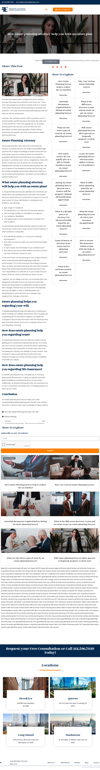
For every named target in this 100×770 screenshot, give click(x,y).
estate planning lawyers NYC (67, 610)
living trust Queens (45, 571)
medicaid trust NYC (40, 574)
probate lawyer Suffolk (88, 588)
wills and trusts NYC (77, 605)
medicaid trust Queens (56, 574)
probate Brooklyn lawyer (21, 585)
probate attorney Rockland (25, 582)
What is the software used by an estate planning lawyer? (63, 271)
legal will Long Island (8, 568)
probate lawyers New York (30, 588)
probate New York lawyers (88, 610)
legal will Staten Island (62, 568)
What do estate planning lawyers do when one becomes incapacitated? (86, 217)
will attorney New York (35, 599)
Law (33, 412)
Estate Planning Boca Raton (50, 607)
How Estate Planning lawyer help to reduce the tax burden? (63, 85)
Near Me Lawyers (52, 627)
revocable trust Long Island (78, 593)
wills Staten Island (49, 610)
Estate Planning (10, 417)
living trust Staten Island (61, 571)
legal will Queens (47, 568)
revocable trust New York (20, 596)
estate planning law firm (17, 10)
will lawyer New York (38, 602)
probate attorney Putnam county (72, 579)
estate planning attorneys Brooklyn (34, 613)
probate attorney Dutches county (71, 577)
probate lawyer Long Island (64, 585)
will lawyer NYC (52, 602)
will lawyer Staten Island (82, 602)
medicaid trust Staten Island (76, 574)
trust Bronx (82, 596)
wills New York (36, 610)
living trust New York (17, 571)
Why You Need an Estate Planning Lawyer (86, 84)
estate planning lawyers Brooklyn (61, 613)
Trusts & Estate (17, 9)
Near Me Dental (39, 627)
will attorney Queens (66, 599)
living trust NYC (31, 571)
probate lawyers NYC (48, 588)
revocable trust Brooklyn (58, 593)
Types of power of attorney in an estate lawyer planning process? (63, 246)
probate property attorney (17, 593)
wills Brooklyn (34, 607)
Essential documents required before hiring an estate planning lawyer (63, 107)
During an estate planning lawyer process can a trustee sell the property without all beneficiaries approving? (63, 191)
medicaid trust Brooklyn (80, 571)
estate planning (24, 260)
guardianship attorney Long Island (74, 619)
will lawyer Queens (65, 602)
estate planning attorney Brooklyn (69, 616)
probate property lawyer (38, 593)
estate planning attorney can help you (19, 311)
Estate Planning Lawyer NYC (72, 624)
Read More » (63, 95)
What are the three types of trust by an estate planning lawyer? (63, 132)
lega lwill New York (24, 568)
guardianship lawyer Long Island (26, 624)
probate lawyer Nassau (84, 585)
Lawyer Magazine (85, 607)
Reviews (77, 763)
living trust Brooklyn (79, 568)
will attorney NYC (51, 599)
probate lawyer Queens (10, 588)
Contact (96, 763)
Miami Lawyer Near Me (70, 607)
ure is (45, 257)
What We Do (65, 763)
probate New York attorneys (36, 591)
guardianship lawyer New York (49, 624)
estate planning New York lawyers (23, 619)
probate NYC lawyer (75, 591)
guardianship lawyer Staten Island (20, 627)
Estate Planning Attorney (21, 412)
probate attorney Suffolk (45, 582)
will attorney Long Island (17, 599)
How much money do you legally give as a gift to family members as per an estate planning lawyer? (63, 162)
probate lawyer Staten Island (68, 588)
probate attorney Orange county (46, 579)
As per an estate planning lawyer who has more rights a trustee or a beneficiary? (87, 159)
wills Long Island (25, 610)
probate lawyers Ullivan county (13, 591)
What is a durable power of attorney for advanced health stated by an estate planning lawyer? (63, 220)
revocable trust (71, 596)
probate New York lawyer (57, 591)
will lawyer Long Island (22, 602)
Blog (86, 763)
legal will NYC (36, 568)
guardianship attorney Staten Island (74, 622)
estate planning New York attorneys (42, 616)
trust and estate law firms (11, 613)
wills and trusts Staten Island (18, 607)
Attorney (7, 412)
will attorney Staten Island (84, 599)
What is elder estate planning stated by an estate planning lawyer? (86, 188)
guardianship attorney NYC (26, 622)
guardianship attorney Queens (48, 622)
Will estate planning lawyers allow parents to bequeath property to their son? (86, 135)
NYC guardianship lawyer (47, 577)
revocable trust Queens (56, 596)
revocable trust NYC (38, 596)
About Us (50, 763)
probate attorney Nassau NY (22, 579)
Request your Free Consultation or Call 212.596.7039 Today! (50, 650)
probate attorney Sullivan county (68, 582)
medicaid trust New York (23, 574)
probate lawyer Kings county (42, 585)
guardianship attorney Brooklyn (49, 619)
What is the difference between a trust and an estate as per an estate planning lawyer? (86, 108)
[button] (46, 9)
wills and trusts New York (59, 605)
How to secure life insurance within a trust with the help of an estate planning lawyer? (86, 247)
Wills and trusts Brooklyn (20, 605)
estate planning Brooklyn (84, 613)
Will (37, 412)
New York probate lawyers (28, 577)
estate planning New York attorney (14, 616)
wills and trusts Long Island (40, 605)
